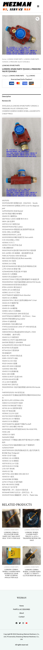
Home (4, 59)
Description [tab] (6, 96)
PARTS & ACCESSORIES (21, 609)
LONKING (32, 76)
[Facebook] (16, 623)
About (21, 613)
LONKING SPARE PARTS (15, 59)
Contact (21, 617)
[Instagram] (23, 623)
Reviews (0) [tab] (6, 101)
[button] (37, 19)
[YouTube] (26, 623)
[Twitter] (20, 623)
